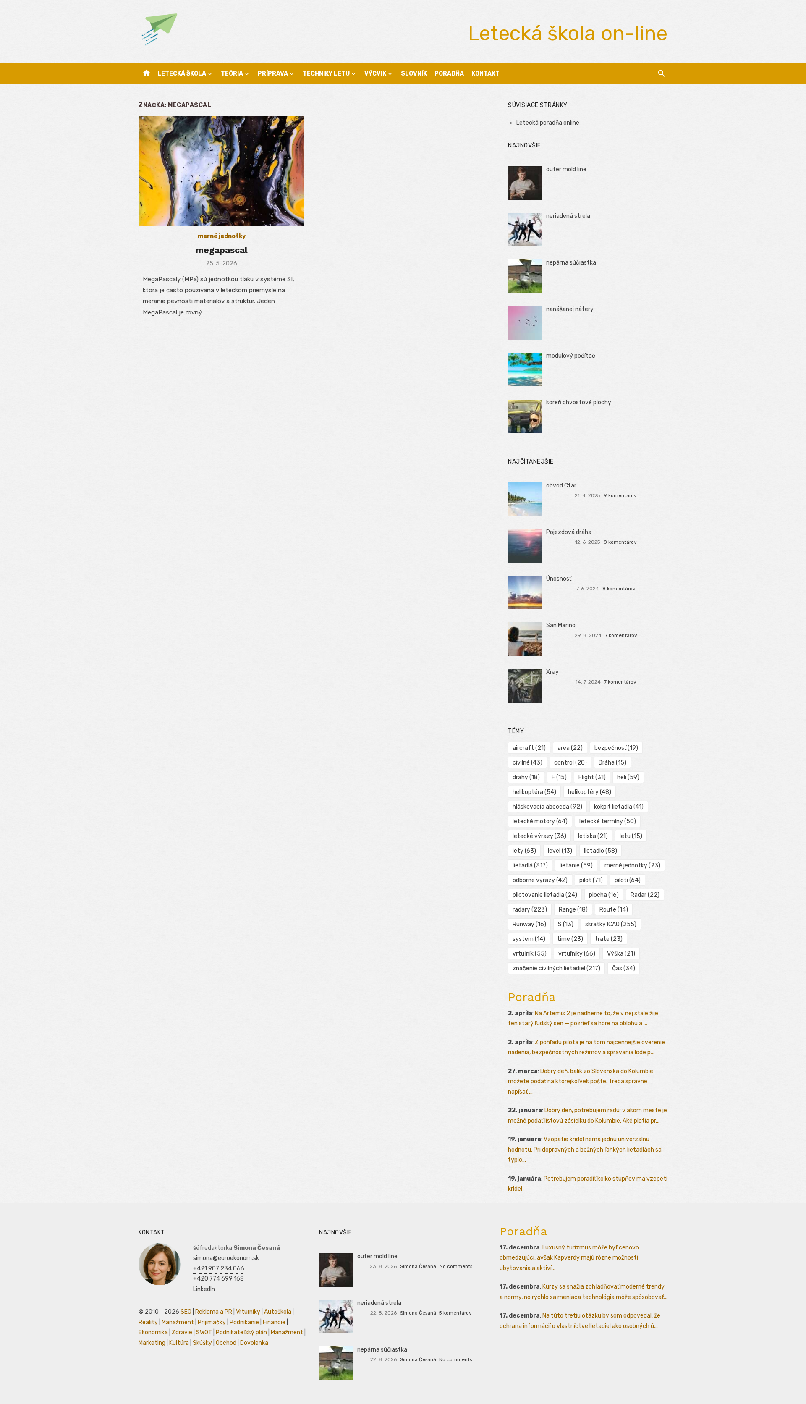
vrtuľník (530, 953)
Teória (232, 73)
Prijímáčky (212, 1322)
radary (530, 909)
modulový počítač (570, 355)
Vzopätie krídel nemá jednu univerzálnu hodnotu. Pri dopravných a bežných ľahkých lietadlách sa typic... (585, 1149)
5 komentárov (455, 1313)
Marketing (152, 1342)
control (570, 762)
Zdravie (182, 1332)
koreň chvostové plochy (578, 402)
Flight (592, 777)
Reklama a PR (213, 1311)
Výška (621, 953)
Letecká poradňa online (547, 122)
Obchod (226, 1342)
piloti (628, 880)
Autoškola (277, 1311)
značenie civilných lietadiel (556, 968)
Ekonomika (153, 1332)
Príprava (273, 73)
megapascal (222, 250)
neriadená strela (568, 216)
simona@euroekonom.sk (226, 1258)
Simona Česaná (418, 1266)
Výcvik (375, 73)
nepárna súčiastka (571, 262)
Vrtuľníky (248, 1311)
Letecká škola (181, 73)
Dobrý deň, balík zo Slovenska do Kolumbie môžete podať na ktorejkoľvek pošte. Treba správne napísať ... (580, 1081)
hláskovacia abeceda (547, 806)
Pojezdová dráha (568, 532)
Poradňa (449, 73)
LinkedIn (204, 1289)
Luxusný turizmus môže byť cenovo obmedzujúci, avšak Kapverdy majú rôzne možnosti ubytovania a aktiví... (569, 1258)
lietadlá (530, 865)
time (570, 939)
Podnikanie (244, 1322)
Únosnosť (558, 578)
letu (631, 836)
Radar (645, 894)
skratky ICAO (610, 924)
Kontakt (485, 73)
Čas (623, 968)
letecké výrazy (539, 836)
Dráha (612, 762)
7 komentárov (621, 635)
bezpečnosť (616, 748)
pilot (591, 880)
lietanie (576, 865)
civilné (527, 762)
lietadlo (600, 850)
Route (613, 909)
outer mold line (566, 169)
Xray (552, 672)
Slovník (414, 73)
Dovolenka (254, 1342)
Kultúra (179, 1342)
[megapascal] (221, 171)
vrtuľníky (576, 953)
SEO (186, 1311)
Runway (529, 924)
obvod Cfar (561, 485)
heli (628, 777)
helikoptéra (534, 792)
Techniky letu (326, 73)
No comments (456, 1266)
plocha (604, 894)
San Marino (561, 625)
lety (524, 850)
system (529, 939)
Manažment (178, 1322)
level (560, 850)
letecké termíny (607, 821)
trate (609, 939)
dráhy (526, 777)
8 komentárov (620, 542)
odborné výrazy (540, 880)
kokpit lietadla (619, 806)
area (570, 748)
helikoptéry (589, 792)
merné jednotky (222, 236)
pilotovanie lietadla (545, 894)
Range (573, 909)
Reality (148, 1322)
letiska (593, 836)
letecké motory (540, 821)
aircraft (529, 748)
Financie (274, 1322)
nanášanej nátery (570, 309)
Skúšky (202, 1342)
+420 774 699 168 (218, 1278)
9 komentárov (620, 495)
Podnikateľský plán (241, 1332)
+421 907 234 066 (218, 1268)
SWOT (204, 1332)
